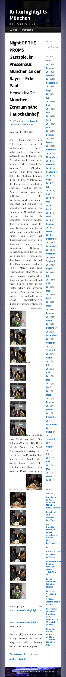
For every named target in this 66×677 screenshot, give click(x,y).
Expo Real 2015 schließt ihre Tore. (51, 516)
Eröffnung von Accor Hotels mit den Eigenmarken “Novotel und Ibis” (51, 617)
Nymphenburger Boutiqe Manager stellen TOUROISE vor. (51, 568)
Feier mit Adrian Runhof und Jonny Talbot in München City (50, 637)
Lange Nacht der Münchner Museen (51, 583)
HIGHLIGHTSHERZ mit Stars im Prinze (51, 554)
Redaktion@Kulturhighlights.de (25, 610)
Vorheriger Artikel (18, 654)
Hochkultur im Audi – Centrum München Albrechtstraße (51, 502)
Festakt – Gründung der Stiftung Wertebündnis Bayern (51, 598)
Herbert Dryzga (25, 124)
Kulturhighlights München (28, 15)
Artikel (13, 29)
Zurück (22, 659)
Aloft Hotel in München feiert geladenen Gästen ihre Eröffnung (51, 533)
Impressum (27, 29)
